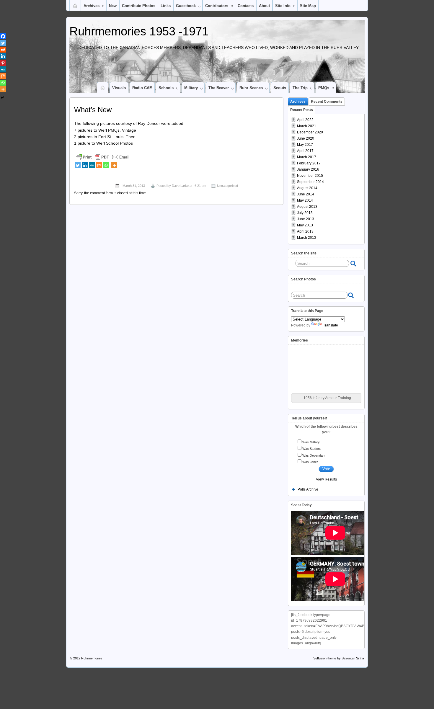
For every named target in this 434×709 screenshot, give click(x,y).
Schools (166, 88)
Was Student (311, 448)
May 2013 (305, 225)
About (264, 6)
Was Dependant (313, 455)
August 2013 (307, 207)
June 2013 (305, 219)
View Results (326, 479)
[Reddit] (3, 50)
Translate (330, 325)
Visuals (119, 88)
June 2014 (305, 194)
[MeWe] (92, 165)
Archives (91, 6)
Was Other (310, 462)
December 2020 (310, 132)
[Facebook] (3, 36)
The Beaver (218, 88)
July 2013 (305, 213)
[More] (114, 165)
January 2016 (308, 169)
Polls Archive (308, 489)
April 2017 (305, 151)
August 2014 (307, 188)
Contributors (216, 6)
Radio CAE (142, 88)
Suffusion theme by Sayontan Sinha (338, 658)
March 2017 (306, 157)
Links (166, 6)
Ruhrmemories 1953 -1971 (138, 31)
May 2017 (305, 145)
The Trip (300, 88)
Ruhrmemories (91, 658)
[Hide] (2, 97)
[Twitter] (78, 165)
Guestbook (186, 6)
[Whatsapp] (106, 165)
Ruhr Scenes (251, 88)
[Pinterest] (3, 63)
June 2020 (305, 138)
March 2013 (306, 238)
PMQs (323, 88)
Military (191, 88)
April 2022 (305, 120)
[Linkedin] (85, 165)
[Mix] (99, 165)
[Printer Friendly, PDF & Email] (102, 156)
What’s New (93, 110)
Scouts (279, 88)
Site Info (283, 6)
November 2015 (310, 176)
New (113, 6)
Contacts (246, 6)
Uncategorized (227, 185)
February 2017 (309, 163)
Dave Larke (180, 185)
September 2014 (310, 182)
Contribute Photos (138, 6)
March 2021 (306, 126)
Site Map (308, 6)
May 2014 (305, 200)
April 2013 (305, 231)
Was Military (311, 442)
